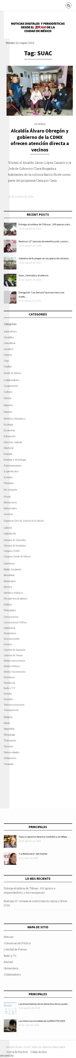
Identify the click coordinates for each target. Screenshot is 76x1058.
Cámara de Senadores (15, 545)
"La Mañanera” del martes (33, 853)
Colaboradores (12, 380)
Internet (8, 962)
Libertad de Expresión (15, 649)
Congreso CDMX (12, 550)
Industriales (10, 508)
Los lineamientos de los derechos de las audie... (44, 1003)
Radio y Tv (10, 956)
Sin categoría (10, 489)
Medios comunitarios (14, 660)
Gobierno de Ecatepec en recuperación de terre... (44, 258)
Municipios (10, 581)
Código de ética (39, 1052)
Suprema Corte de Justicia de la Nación (24, 520)
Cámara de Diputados (15, 540)
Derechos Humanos (15, 418)
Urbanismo (10, 758)
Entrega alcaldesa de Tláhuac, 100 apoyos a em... (45, 224)
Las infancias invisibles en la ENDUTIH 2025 (42, 1020)
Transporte (10, 740)
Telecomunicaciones (14, 704)
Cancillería (9, 343)
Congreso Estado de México (17, 556)
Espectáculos (11, 471)
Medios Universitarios (14, 671)
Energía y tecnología (15, 459)
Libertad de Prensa (13, 655)
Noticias (9, 937)
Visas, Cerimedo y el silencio (33, 275)
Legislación (10, 533)
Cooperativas (11, 385)
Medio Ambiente (12, 569)
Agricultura (10, 331)
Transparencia (11, 710)
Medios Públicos (12, 666)
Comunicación (11, 616)
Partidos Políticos (13, 592)
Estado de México (12, 373)
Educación (9, 436)
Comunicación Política (15, 622)
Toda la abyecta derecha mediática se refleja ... (44, 836)
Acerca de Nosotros (17, 1052)
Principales (10, 610)
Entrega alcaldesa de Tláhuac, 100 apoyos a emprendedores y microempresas (29, 890)
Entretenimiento (13, 465)
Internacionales (11, 638)
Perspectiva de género (15, 598)
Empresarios (10, 633)
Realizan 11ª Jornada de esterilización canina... (44, 241)
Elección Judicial (13, 442)
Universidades (12, 752)
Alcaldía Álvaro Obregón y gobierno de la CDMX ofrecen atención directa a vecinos (40, 140)
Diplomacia (9, 627)
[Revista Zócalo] (40, 28)
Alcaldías (40, 124)
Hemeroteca (10, 502)
